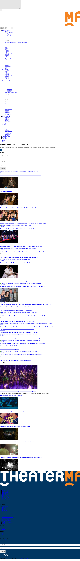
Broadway (11, 32)
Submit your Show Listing (12, 37)
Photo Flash (2, 243)
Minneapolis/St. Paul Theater (7, 500)
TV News (1, 205)
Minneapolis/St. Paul (8, 53)
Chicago (6, 48)
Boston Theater (5, 493)
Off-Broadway (11, 42)
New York (4, 528)
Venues (6, 37)
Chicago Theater (5, 491)
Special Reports (7, 66)
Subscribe (3, 168)
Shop (3, 534)
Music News (2, 226)
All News (4, 523)
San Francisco (7, 56)
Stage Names (4, 533)
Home (3, 140)
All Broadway (9, 34)
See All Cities (7, 59)
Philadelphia (7, 54)
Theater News (2, 172)
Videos (6, 68)
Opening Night (5, 508)
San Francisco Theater (6, 497)
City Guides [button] (4, 69)
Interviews (7, 64)
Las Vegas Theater (5, 494)
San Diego (7, 55)
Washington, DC (8, 58)
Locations (7, 31)
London (3, 529)
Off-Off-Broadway (18, 42)
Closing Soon (9, 35)
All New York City (25, 42)
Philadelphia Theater (6, 496)
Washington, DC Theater (7, 499)
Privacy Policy (21, 558)
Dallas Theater (5, 513)
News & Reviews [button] (5, 60)
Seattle (6, 57)
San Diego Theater (5, 519)
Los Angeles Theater (6, 492)
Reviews (6, 62)
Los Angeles (7, 51)
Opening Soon (9, 33)
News (3, 141)
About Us (4, 537)
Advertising (4, 535)
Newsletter (4, 81)
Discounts (9, 36)
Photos (6, 67)
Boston (6, 47)
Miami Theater (5, 495)
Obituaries (6, 65)
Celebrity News (2, 260)
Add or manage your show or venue (9, 536)
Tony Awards (4, 82)
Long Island (7, 50)
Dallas (6, 49)
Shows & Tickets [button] (5, 30)
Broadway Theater (5, 490)
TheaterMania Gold (6, 80)
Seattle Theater (5, 498)
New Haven (7, 79)
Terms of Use (26, 558)
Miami (6, 52)
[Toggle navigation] (1, 10)
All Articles (7, 61)
